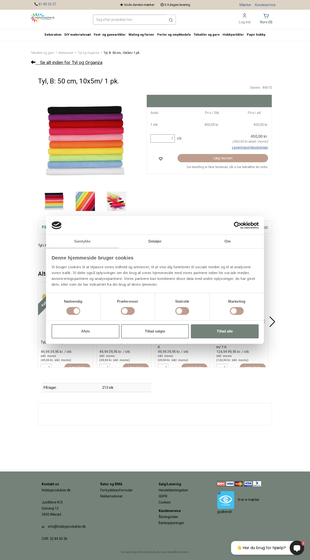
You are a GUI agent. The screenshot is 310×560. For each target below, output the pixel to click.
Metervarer (66, 53)
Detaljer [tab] (155, 241)
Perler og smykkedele (174, 34)
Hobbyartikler (233, 34)
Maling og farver (141, 34)
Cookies (165, 502)
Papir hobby (256, 34)
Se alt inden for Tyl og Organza (68, 62)
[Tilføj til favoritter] (160, 158)
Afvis (85, 331)
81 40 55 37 (47, 4)
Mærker (245, 5)
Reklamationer (111, 496)
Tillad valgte (155, 331)
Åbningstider (168, 517)
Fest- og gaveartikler (110, 34)
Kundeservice (265, 5)
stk (179, 138)
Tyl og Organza (88, 53)
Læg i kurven (222, 158)
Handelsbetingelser (173, 490)
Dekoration (53, 34)
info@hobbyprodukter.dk (67, 526)
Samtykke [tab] (82, 241)
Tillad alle (225, 331)
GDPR (163, 496)
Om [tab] (228, 241)
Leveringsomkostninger (250, 147)
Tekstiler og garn (42, 53)
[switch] (128, 311)
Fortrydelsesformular (116, 490)
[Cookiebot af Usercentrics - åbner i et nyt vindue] (237, 225)
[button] (171, 20)
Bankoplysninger (171, 523)
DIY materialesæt (77, 34)
